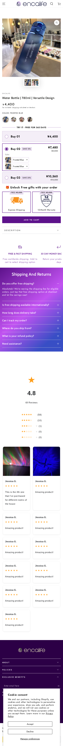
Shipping (15, 107)
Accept (30, 724)
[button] (51, 3)
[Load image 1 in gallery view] (28, 82)
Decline (30, 731)
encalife (6, 94)
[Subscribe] (59, 686)
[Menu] (4, 3)
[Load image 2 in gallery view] (35, 82)
